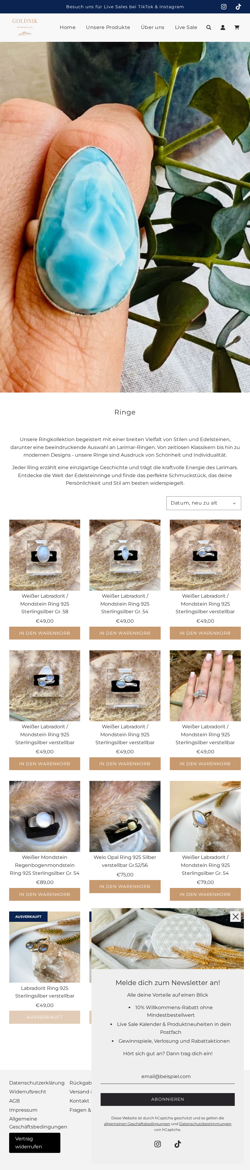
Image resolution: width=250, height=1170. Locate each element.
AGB (14, 1101)
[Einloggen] (223, 27)
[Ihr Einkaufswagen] (237, 27)
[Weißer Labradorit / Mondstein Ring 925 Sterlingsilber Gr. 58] (44, 555)
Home (68, 27)
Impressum (23, 1110)
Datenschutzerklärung (37, 1083)
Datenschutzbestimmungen (205, 1123)
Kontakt (79, 1101)
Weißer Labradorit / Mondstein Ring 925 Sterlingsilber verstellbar (205, 603)
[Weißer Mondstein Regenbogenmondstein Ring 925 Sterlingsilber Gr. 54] (44, 816)
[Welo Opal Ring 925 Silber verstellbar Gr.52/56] (124, 816)
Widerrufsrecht (27, 1092)
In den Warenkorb (44, 633)
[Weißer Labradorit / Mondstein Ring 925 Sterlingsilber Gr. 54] (124, 555)
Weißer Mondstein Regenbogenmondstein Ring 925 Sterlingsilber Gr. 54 (45, 865)
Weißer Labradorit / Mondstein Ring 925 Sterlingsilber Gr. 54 (124, 603)
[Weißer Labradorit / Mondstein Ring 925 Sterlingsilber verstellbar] (205, 555)
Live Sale (186, 27)
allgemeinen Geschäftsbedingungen (137, 1123)
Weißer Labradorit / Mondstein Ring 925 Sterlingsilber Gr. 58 (44, 603)
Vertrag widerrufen (28, 1143)
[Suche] (209, 27)
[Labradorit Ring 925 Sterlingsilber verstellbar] (44, 947)
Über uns (153, 27)
